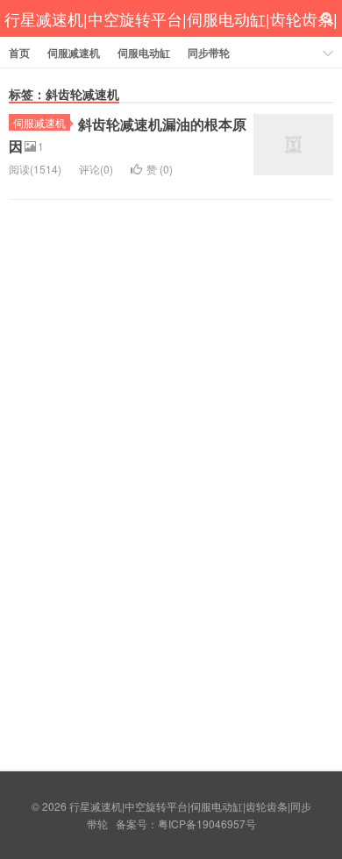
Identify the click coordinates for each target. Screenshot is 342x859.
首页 (19, 52)
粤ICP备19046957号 (207, 823)
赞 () (159, 168)
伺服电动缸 (144, 52)
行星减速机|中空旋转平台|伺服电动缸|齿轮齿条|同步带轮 (171, 37)
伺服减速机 (73, 52)
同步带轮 (209, 52)
